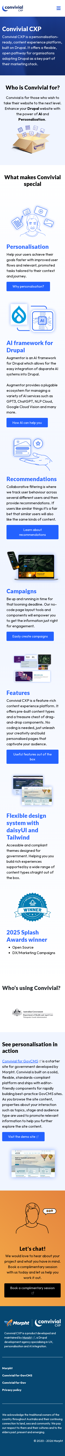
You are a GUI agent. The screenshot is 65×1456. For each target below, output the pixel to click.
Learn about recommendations (32, 532)
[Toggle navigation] (58, 8)
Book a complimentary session (32, 1288)
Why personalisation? (28, 286)
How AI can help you (27, 423)
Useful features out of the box (32, 756)
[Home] (12, 8)
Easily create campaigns (30, 636)
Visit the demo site (21, 1137)
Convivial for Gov (14, 1382)
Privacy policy (11, 1390)
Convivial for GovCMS (20, 1061)
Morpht (27, 1337)
